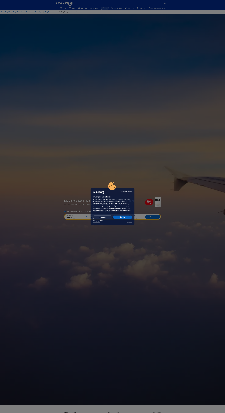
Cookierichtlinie (96, 222)
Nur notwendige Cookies (126, 191)
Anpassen (102, 217)
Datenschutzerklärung (98, 220)
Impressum (129, 222)
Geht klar (123, 217)
